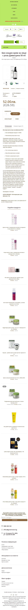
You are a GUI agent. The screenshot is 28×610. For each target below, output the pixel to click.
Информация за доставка (7, 546)
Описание (8, 126)
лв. (15, 29)
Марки (3, 570)
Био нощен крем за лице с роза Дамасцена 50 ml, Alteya (14, 59)
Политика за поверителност (8, 548)
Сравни (17, 119)
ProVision (15, 592)
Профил (3, 581)
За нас (3, 544)
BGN (21, 29)
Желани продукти (5, 584)
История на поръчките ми (7, 583)
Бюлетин (3, 586)
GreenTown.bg (21, 592)
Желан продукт (8, 119)
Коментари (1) (18, 126)
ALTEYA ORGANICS (16, 93)
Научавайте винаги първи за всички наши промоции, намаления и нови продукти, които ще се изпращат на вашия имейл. (14, 514)
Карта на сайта (5, 561)
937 (3, 202)
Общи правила (5, 549)
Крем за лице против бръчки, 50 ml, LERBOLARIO (14, 377)
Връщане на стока (6, 560)
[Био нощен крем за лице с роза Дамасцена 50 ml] (14, 72)
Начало (14, 57)
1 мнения (13, 88)
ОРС (18, 599)
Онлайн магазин (7, 592)
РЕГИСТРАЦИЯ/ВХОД (9, 42)
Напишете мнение (20, 88)
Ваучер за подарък (6, 572)
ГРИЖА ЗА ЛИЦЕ (8, 202)
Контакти (4, 558)
